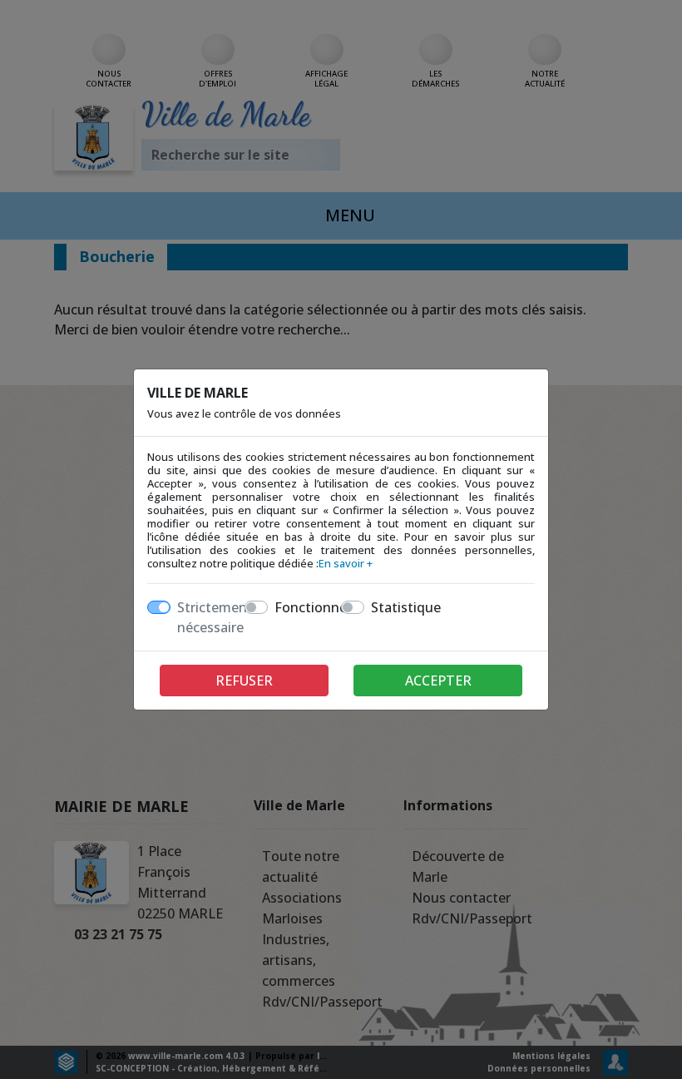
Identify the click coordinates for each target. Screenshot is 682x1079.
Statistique (406, 607)
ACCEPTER (438, 680)
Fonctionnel (312, 607)
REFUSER (244, 680)
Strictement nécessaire (215, 617)
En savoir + (346, 563)
